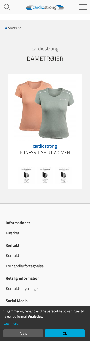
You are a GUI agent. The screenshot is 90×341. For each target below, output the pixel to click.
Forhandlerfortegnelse (25, 266)
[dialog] (45, 323)
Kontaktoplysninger (22, 289)
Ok (65, 333)
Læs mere (11, 323)
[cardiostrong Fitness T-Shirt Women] (45, 109)
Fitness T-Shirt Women (45, 149)
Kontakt (13, 255)
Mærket (13, 233)
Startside (14, 27)
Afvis (23, 333)
